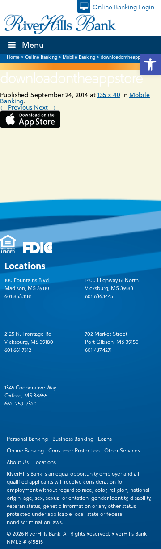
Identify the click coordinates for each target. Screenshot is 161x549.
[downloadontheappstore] (30, 126)
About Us (18, 462)
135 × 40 (108, 94)
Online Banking (25, 450)
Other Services (122, 450)
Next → (45, 107)
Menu (33, 44)
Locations (44, 462)
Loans (105, 439)
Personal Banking (27, 439)
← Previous (16, 107)
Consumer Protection (74, 450)
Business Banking (72, 439)
